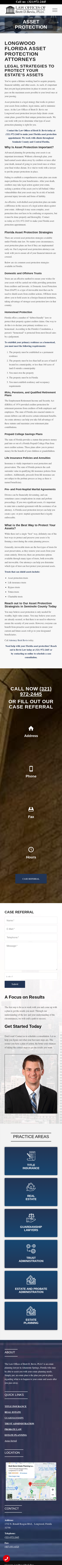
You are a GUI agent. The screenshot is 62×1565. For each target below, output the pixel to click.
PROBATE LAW (13, 1429)
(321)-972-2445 (12, 1537)
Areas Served (11, 1440)
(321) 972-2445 (36, 691)
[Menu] (53, 10)
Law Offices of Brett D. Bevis (33, 130)
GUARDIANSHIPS (14, 1417)
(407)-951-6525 (12, 1546)
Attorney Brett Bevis (18, 640)
